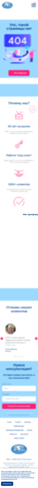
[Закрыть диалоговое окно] (34, 3)
